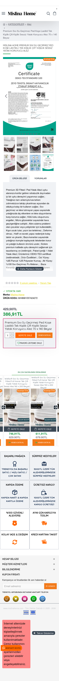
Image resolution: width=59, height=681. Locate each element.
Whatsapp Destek (13, 648)
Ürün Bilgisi (19, 178)
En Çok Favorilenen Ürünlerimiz (32, 372)
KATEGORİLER (16, 24)
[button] (6, 96)
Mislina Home (17, 294)
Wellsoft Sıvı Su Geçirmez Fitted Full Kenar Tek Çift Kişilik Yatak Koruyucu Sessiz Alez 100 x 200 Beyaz (43, 382)
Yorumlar (40, 178)
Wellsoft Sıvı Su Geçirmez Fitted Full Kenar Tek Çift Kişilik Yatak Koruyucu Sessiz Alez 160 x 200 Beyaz (16, 382)
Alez (29, 24)
